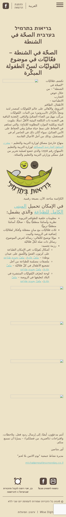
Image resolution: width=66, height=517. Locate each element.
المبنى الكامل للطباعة (38, 209)
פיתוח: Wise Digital (51, 512)
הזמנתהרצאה (18, 6)
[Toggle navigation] (60, 5)
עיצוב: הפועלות (26, 512)
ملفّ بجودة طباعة (14, 258)
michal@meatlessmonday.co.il (44, 463)
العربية (33, 6)
